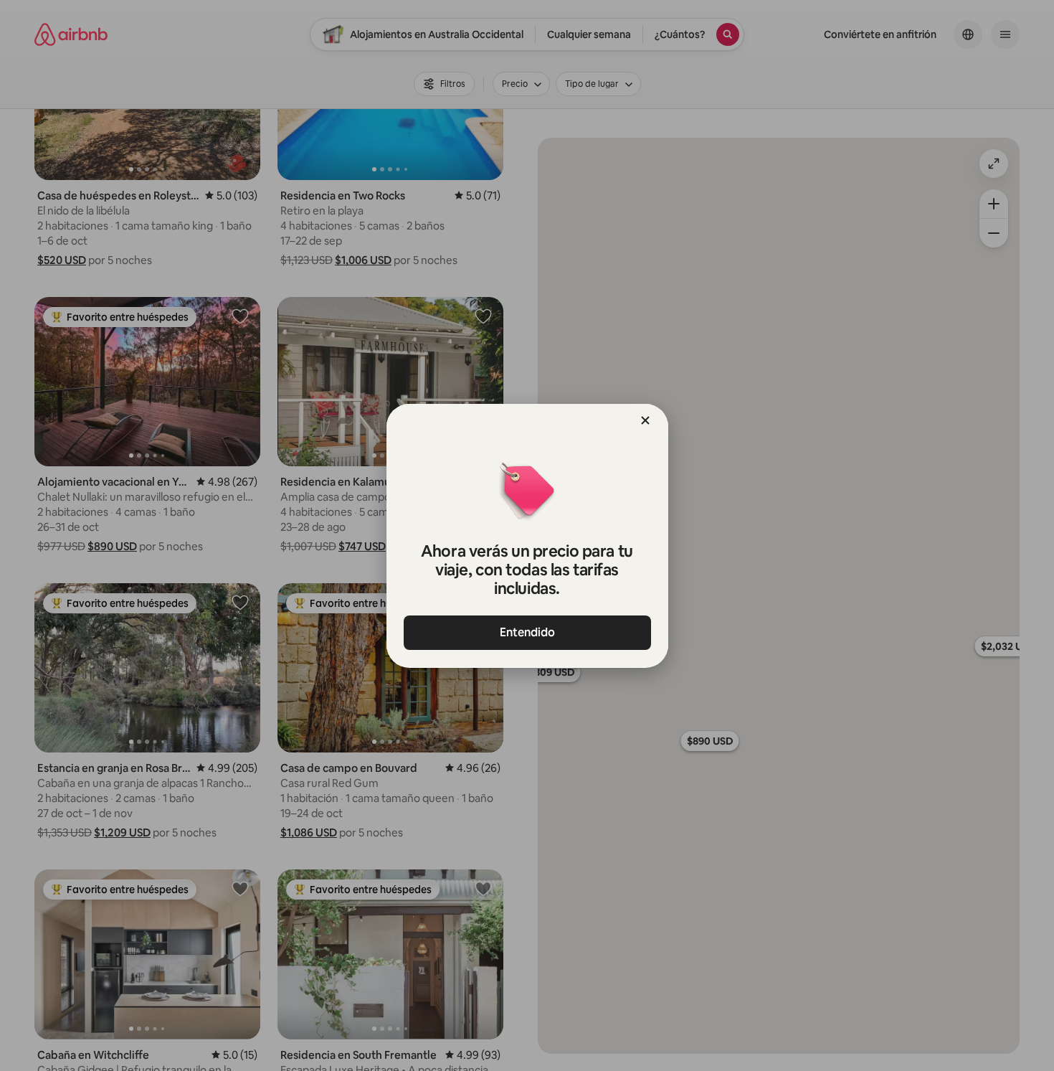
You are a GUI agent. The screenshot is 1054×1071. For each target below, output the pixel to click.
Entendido (527, 632)
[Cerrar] (645, 420)
